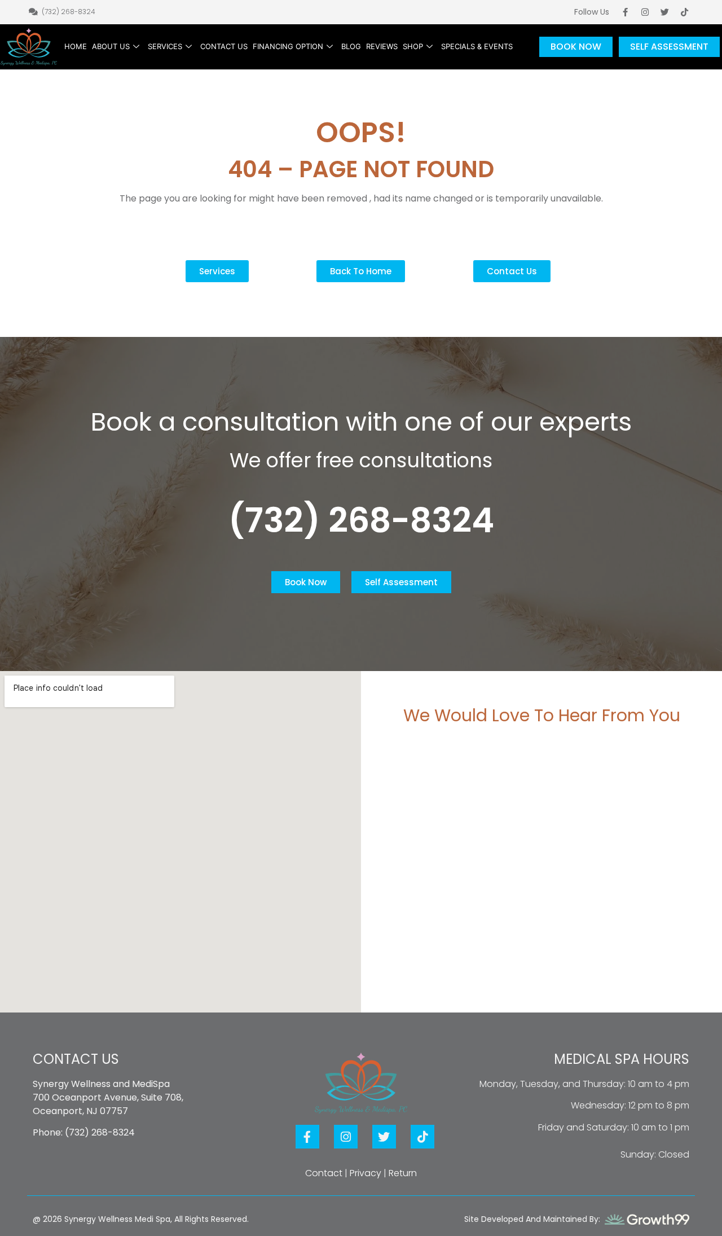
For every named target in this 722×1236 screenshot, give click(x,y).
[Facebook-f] (625, 11)
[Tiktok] (684, 11)
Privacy (365, 1173)
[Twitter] (665, 11)
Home (75, 46)
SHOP (413, 46)
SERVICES (165, 46)
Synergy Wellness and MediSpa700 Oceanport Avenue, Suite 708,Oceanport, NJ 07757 (108, 1097)
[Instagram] (645, 11)
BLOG (351, 46)
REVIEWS (382, 46)
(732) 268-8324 (361, 520)
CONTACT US (224, 46)
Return (403, 1173)
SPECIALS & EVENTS (477, 46)
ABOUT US (111, 46)
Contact (323, 1173)
